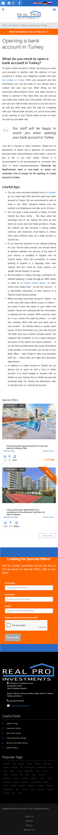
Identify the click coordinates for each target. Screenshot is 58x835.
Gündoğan (40, 786)
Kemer (34, 775)
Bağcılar (25, 789)
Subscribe (12, 637)
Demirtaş (16, 778)
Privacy (29, 825)
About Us (29, 816)
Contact (29, 821)
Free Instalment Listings (16, 738)
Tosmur (41, 778)
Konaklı (5, 775)
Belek (27, 775)
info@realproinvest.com (20, 706)
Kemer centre (29, 771)
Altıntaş (19, 771)
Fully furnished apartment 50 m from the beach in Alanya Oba (27, 447)
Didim (17, 789)
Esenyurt (49, 786)
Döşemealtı (6, 778)
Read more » (48, 451)
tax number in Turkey (13, 80)
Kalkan (12, 771)
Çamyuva (14, 775)
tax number (50, 192)
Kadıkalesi (30, 786)
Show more (47, 536)
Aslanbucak (7, 782)
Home (4, 25)
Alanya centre (29, 767)
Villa (14, 764)
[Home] (29, 15)
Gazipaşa (50, 789)
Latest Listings (12, 723)
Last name (10, 594)
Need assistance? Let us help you (27, 31)
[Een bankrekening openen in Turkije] (35, 3)
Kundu (49, 778)
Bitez (19, 793)
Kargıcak (14, 767)
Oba (12, 451)
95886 (21, 406)
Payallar (34, 778)
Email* (8, 606)
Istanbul (45, 771)
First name (10, 583)
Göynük (45, 782)
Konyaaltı (21, 764)
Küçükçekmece (8, 789)
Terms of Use (29, 830)
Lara (21, 775)
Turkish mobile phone (34, 283)
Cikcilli (5, 786)
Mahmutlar (47, 764)
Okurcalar (41, 789)
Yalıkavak (37, 764)
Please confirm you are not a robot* (21, 617)
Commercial (42, 775)
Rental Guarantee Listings (17, 743)
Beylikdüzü (24, 782)
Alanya (7, 451)
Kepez (5, 771)
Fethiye (29, 764)
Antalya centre (41, 767)
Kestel (38, 771)
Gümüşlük (25, 778)
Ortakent (13, 786)
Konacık (32, 789)
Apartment (10, 406)
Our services (14, 25)
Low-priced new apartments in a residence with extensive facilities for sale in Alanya (25, 512)
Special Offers (12, 748)
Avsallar (14, 517)
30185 (21, 469)
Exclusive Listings (13, 733)
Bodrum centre (36, 782)
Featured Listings (13, 728)
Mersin (51, 767)
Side (14, 793)
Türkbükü (22, 786)
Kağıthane (6, 793)
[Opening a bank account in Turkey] (40, 3)
